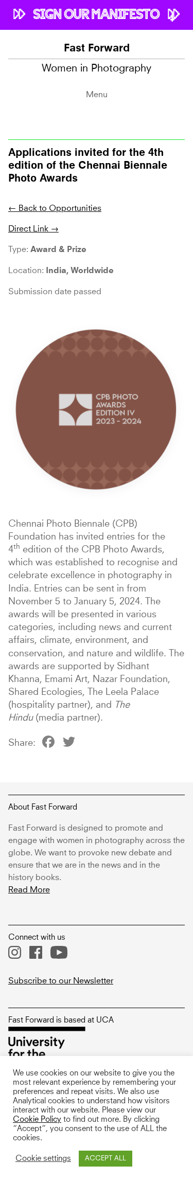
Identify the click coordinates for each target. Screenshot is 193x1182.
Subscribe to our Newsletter (60, 981)
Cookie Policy (37, 1119)
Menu (97, 95)
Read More (29, 890)
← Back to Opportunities (54, 208)
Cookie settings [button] (43, 1158)
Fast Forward (97, 49)
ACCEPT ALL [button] (105, 1158)
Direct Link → (33, 229)
